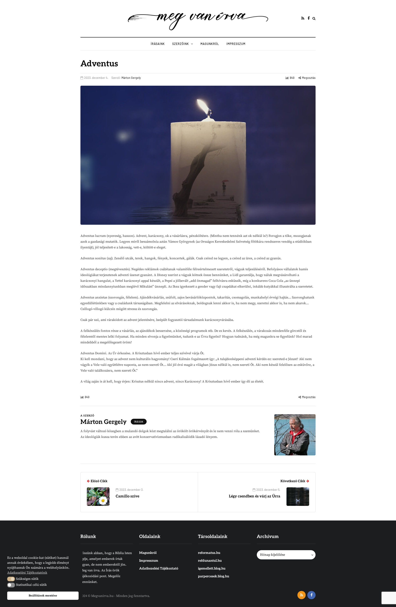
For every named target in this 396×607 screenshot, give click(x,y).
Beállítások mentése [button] (43, 596)
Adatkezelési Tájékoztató (158, 569)
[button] (11, 579)
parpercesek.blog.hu (213, 576)
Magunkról (209, 44)
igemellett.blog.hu (211, 569)
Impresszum (235, 44)
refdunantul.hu (210, 561)
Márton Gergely (131, 78)
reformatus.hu (209, 553)
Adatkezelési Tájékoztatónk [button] (27, 573)
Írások (138, 421)
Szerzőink (180, 44)
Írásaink (158, 44)
